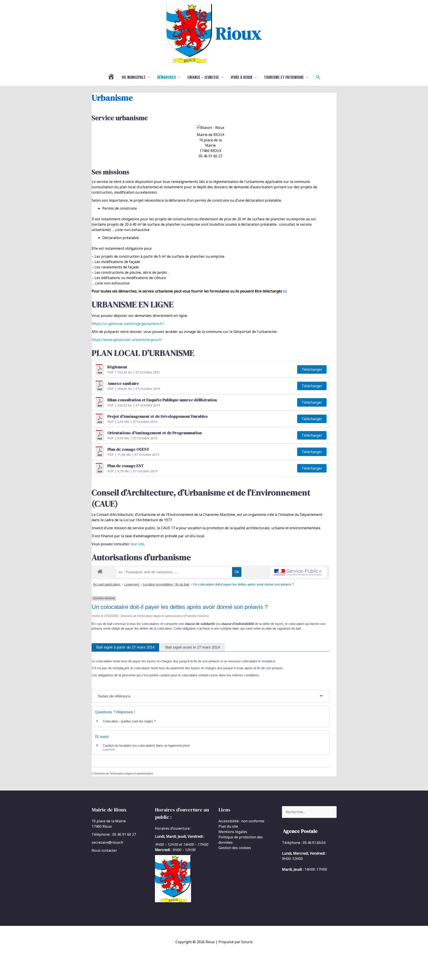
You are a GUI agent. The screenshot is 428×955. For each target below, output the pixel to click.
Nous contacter (104, 850)
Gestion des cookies (234, 847)
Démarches (166, 77)
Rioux (238, 33)
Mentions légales (232, 831)
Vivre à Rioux (241, 77)
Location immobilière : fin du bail (166, 584)
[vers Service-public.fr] (298, 572)
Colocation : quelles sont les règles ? (129, 721)
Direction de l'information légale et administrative (123, 773)
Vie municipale (134, 77)
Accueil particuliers (107, 584)
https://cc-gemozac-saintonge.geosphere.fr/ (128, 323)
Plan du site (228, 826)
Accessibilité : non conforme (241, 821)
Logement (132, 584)
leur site (137, 543)
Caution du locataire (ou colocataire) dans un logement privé (146, 745)
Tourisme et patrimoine (284, 77)
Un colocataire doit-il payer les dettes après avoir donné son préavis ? (243, 584)
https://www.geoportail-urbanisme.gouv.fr (127, 339)
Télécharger (312, 369)
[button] (318, 77)
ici (284, 291)
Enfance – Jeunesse (203, 77)
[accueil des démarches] (100, 570)
